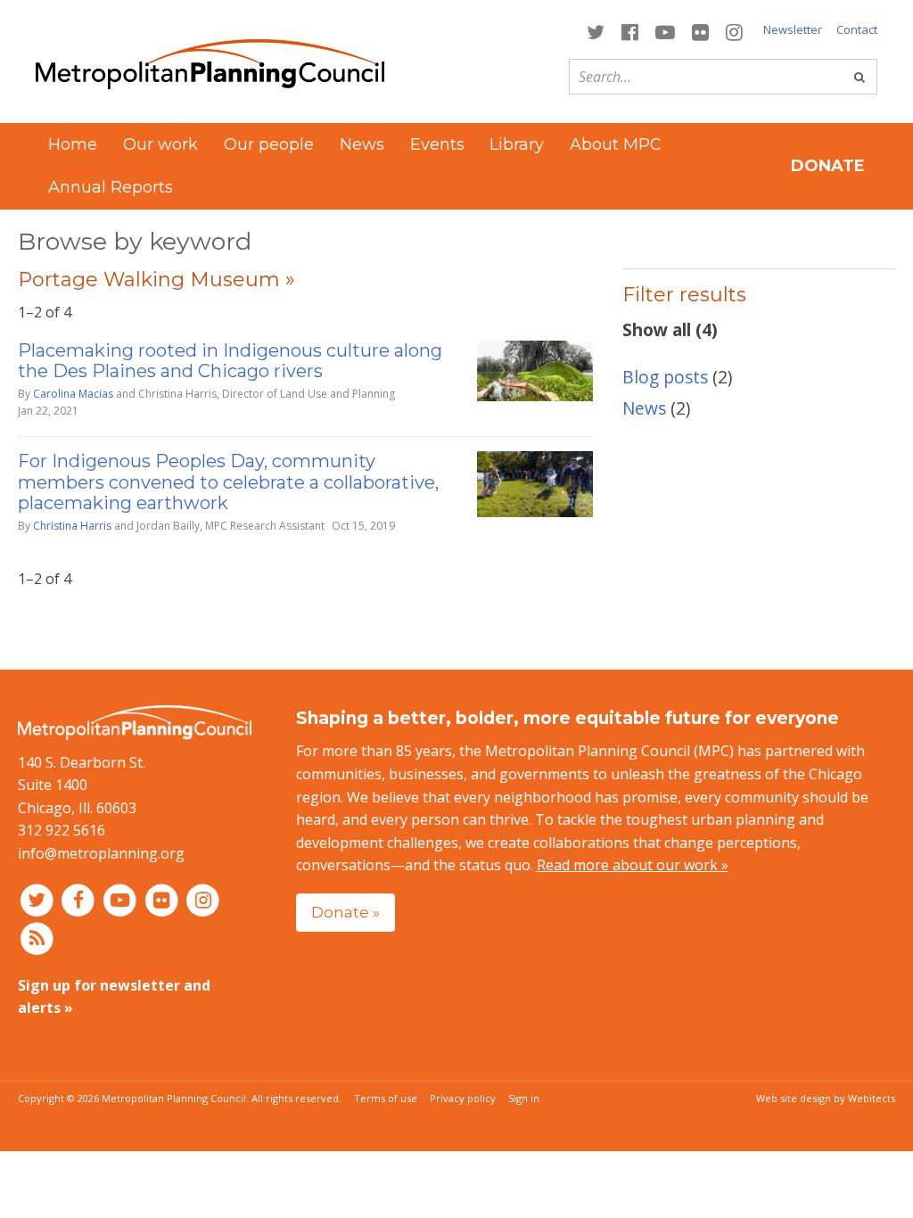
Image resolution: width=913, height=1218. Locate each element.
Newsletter (792, 29)
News (362, 144)
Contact (856, 29)
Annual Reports (110, 187)
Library (516, 144)
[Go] (859, 77)
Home (72, 144)
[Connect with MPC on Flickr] (701, 30)
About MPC (616, 144)
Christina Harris (72, 525)
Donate (828, 166)
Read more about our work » (632, 865)
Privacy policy (463, 1098)
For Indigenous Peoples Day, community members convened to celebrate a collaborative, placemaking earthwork (228, 481)
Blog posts (665, 377)
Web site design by (825, 1098)
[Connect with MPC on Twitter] (595, 30)
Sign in (523, 1098)
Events (437, 144)
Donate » (345, 911)
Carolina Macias (73, 393)
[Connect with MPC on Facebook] (629, 30)
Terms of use (385, 1098)
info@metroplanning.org (101, 853)
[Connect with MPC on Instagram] (734, 30)
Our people (269, 144)
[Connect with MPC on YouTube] (664, 30)
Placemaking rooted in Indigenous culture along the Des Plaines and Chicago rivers (230, 361)
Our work (160, 144)
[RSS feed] (37, 937)
